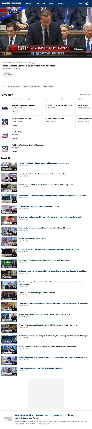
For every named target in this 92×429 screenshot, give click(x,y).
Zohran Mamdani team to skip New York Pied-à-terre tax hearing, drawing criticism (51, 217)
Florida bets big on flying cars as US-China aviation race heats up (44, 163)
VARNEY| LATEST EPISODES (31, 86)
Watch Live (41, 3)
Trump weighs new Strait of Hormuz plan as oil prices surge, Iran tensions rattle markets (53, 303)
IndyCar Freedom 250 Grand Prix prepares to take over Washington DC (46, 185)
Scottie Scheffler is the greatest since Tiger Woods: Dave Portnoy (44, 314)
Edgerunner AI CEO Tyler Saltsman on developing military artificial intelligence (49, 249)
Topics (61, 3)
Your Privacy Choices (65, 415)
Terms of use (42, 415)
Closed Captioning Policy (27, 418)
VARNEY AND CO (48, 86)
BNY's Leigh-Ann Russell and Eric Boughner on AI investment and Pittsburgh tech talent (52, 195)
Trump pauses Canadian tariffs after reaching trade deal (40, 368)
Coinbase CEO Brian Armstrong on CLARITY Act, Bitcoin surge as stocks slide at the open (53, 336)
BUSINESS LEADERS (14, 86)
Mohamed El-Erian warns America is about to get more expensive (44, 260)
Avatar (86, 3)
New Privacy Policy (24, 415)
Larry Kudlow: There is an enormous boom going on (39, 206)
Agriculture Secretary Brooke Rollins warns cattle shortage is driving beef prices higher (53, 271)
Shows (51, 3)
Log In (81, 3)
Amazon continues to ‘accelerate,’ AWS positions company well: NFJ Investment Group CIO (54, 357)
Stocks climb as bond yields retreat (32, 239)
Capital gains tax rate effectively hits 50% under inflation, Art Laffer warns (47, 347)
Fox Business (11, 3)
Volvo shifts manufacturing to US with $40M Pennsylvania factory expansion (48, 325)
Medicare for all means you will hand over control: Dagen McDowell (45, 228)
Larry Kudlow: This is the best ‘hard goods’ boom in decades (42, 174)
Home (28, 3)
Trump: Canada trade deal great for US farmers (37, 293)
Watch (15, 112)
